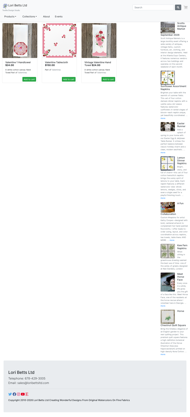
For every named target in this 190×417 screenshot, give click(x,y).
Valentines (22, 72)
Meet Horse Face (180, 276)
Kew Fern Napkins (182, 247)
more (163, 118)
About (46, 16)
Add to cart (29, 79)
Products (9, 16)
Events (58, 16)
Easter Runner (181, 125)
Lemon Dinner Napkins (182, 160)
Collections (28, 16)
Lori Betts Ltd (14, 7)
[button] (186, 7)
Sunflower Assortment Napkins (173, 87)
